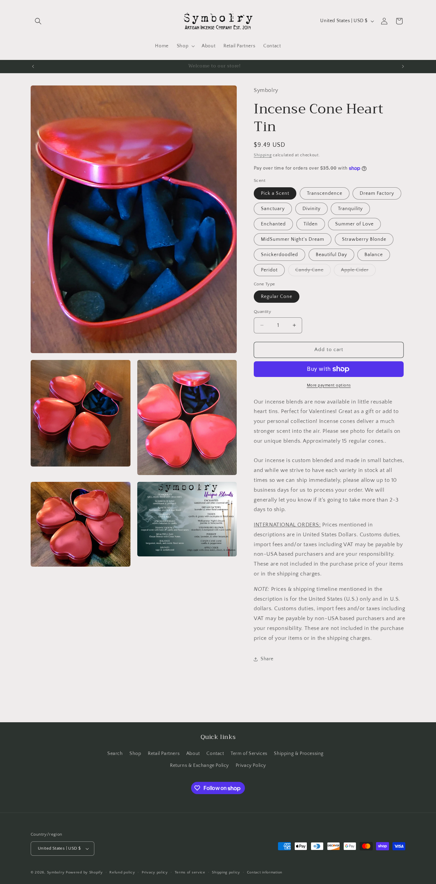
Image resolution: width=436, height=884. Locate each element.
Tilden (310, 224)
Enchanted (273, 224)
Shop (135, 753)
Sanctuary (273, 208)
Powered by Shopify (84, 872)
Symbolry (56, 872)
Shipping (263, 155)
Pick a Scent (275, 193)
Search (115, 753)
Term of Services (249, 753)
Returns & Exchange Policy (199, 765)
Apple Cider (358, 271)
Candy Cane (313, 271)
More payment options (329, 385)
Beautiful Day (331, 254)
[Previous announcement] (33, 66)
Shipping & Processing (299, 753)
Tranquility (350, 208)
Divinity (311, 208)
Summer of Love (354, 224)
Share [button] (267, 659)
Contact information (264, 872)
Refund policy (122, 872)
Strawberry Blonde (364, 239)
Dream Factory (377, 193)
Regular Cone (276, 296)
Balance (373, 254)
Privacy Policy (251, 765)
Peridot (269, 270)
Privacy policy (155, 872)
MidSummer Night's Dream (292, 239)
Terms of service (190, 872)
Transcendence (324, 193)
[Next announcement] (402, 66)
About (193, 753)
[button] (38, 21)
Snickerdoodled (279, 254)
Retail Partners (164, 753)
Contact (215, 753)
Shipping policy (226, 872)
